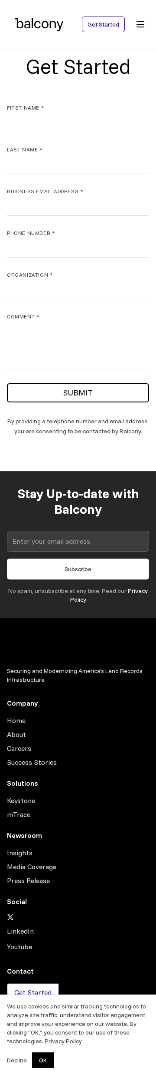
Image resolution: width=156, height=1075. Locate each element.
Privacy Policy (63, 1041)
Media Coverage (31, 866)
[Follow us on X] (78, 917)
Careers (19, 748)
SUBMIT (78, 393)
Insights (19, 852)
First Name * (25, 107)
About (16, 734)
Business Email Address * (45, 191)
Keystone (21, 800)
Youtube (19, 946)
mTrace (18, 814)
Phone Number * (31, 233)
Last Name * (25, 149)
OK (43, 1060)
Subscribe (78, 569)
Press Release (28, 880)
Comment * (23, 316)
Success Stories (32, 762)
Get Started (103, 24)
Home (16, 720)
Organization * (30, 274)
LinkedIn (20, 931)
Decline (17, 1060)
